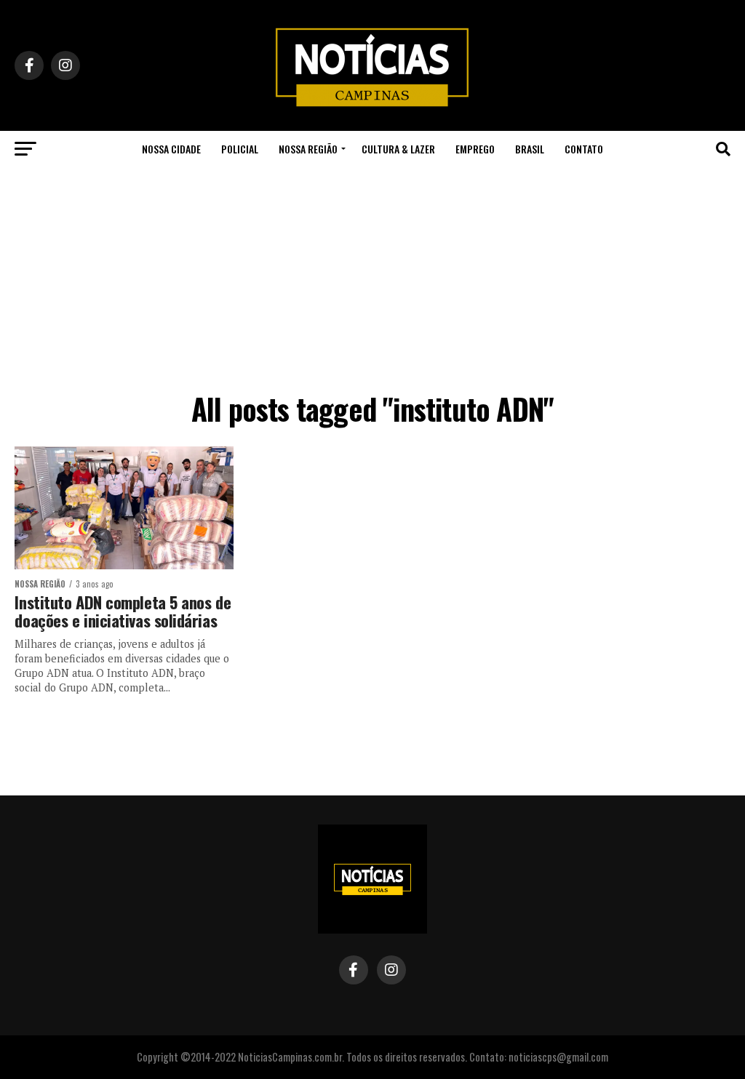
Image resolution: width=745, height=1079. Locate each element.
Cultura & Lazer (398, 148)
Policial (239, 148)
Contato (584, 148)
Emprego (475, 148)
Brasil (529, 148)
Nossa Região (308, 148)
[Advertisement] (372, 276)
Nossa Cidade (171, 148)
